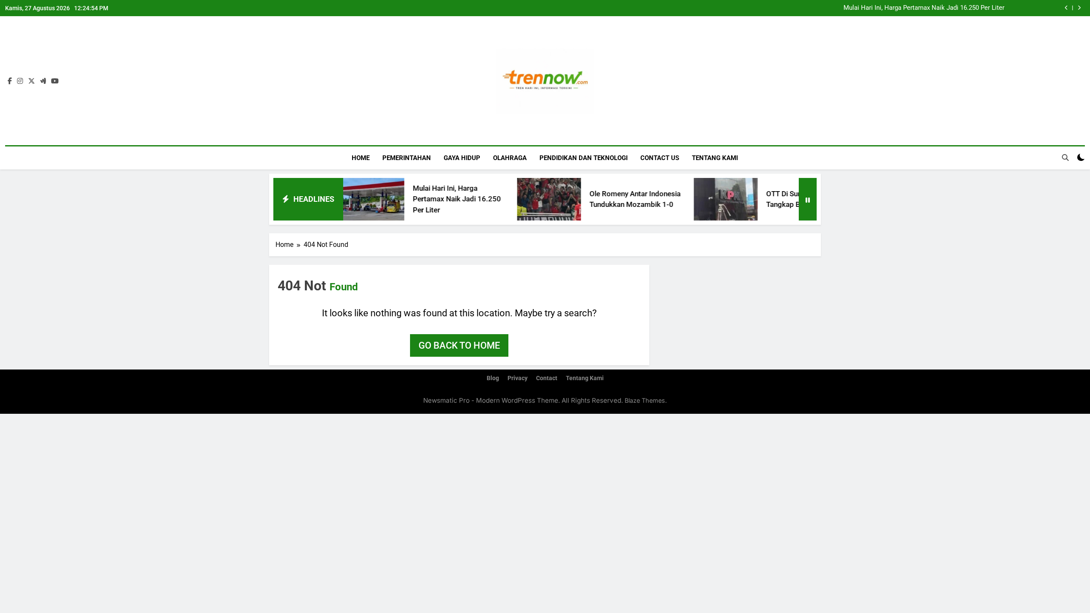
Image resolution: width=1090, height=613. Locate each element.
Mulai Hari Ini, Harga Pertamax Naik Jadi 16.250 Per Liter (923, 8)
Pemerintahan (406, 158)
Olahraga (510, 158)
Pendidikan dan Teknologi (583, 158)
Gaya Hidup (462, 158)
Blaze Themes (645, 400)
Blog (493, 378)
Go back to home (459, 345)
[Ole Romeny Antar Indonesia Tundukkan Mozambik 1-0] (528, 199)
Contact (546, 378)
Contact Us (659, 158)
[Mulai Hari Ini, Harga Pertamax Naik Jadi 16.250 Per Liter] (351, 199)
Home (361, 158)
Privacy (518, 378)
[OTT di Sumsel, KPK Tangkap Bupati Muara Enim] (705, 199)
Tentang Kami (715, 158)
